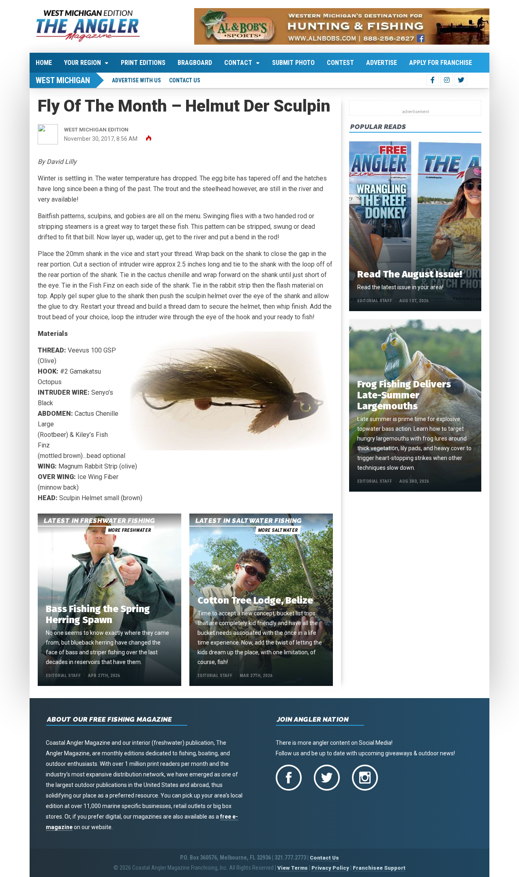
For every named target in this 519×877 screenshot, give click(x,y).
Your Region (82, 63)
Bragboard (195, 63)
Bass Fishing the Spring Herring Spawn (98, 614)
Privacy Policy (330, 868)
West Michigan (63, 80)
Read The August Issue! (409, 274)
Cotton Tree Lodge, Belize (255, 600)
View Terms (292, 868)
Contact (238, 63)
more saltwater (277, 530)
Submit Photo (293, 63)
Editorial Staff (63, 675)
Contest (340, 63)
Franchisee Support (379, 868)
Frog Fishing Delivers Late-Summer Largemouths (404, 395)
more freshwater (129, 530)
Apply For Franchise (440, 63)
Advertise (381, 63)
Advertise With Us (136, 80)
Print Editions (143, 63)
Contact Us (184, 80)
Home (44, 63)
